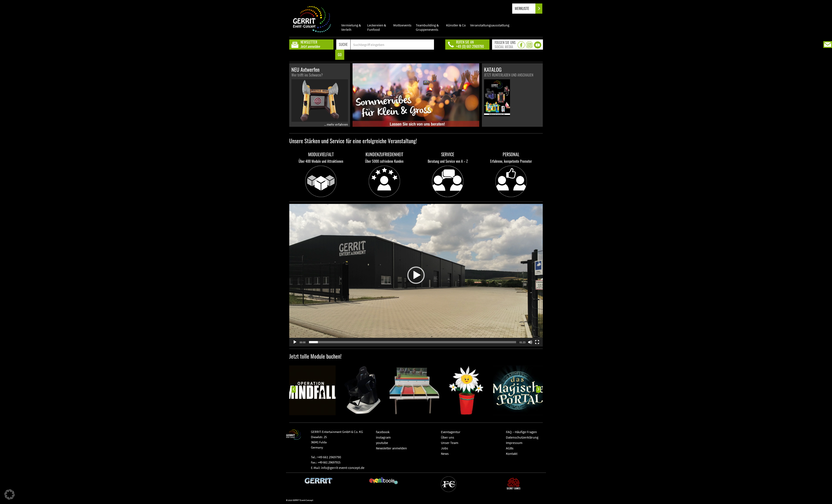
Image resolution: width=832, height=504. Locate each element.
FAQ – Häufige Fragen (521, 432)
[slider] (412, 342)
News (445, 453)
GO (340, 54)
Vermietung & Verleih (351, 27)
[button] (416, 275)
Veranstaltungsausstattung (489, 25)
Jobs (444, 448)
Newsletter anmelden (391, 448)
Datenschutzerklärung (522, 437)
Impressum (514, 443)
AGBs (510, 448)
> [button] (538, 389)
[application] (416, 275)
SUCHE (343, 44)
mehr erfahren (337, 124)
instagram (383, 437)
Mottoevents (402, 25)
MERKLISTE (522, 8)
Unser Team (449, 443)
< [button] (293, 389)
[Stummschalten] (530, 342)
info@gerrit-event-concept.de (342, 467)
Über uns (447, 437)
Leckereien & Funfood (376, 27)
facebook (383, 432)
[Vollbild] (537, 342)
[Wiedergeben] (295, 342)
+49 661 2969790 (329, 457)
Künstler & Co (456, 25)
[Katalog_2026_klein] (497, 97)
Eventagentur (450, 432)
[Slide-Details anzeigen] (311, 390)
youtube (382, 443)
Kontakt (511, 453)
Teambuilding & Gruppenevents (427, 27)
